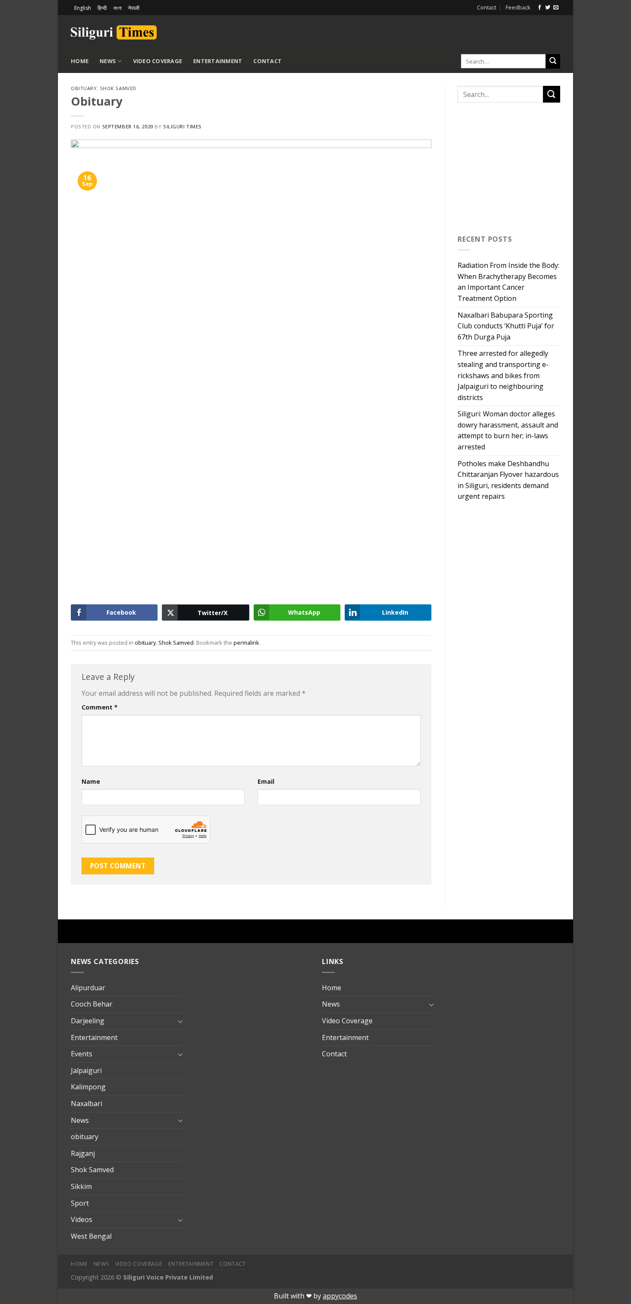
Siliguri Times (182, 126)
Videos (81, 1219)
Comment (100, 707)
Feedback (518, 7)
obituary (84, 88)
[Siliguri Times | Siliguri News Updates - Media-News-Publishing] (114, 32)
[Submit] (553, 61)
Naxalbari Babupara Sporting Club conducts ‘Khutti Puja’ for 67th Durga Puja (506, 326)
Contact (486, 7)
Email (266, 781)
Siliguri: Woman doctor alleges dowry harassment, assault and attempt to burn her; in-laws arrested (508, 430)
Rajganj (83, 1153)
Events (81, 1053)
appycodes (340, 1296)
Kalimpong (88, 1087)
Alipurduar (88, 987)
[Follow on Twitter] (547, 8)
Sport (80, 1203)
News (108, 61)
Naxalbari (86, 1103)
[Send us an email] (555, 8)
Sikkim (81, 1186)
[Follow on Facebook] (539, 8)
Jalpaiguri (86, 1070)
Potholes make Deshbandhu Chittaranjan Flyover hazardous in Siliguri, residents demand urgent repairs (508, 480)
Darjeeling (87, 1020)
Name (91, 781)
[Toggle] (180, 1021)
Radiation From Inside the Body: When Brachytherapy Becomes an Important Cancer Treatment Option (508, 282)
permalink (246, 642)
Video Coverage (157, 61)
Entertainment (217, 61)
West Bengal (91, 1236)
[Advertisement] (459, 31)
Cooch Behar (91, 1004)
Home (79, 61)
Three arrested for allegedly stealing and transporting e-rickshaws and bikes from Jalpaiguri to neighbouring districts (503, 375)
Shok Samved (118, 88)
